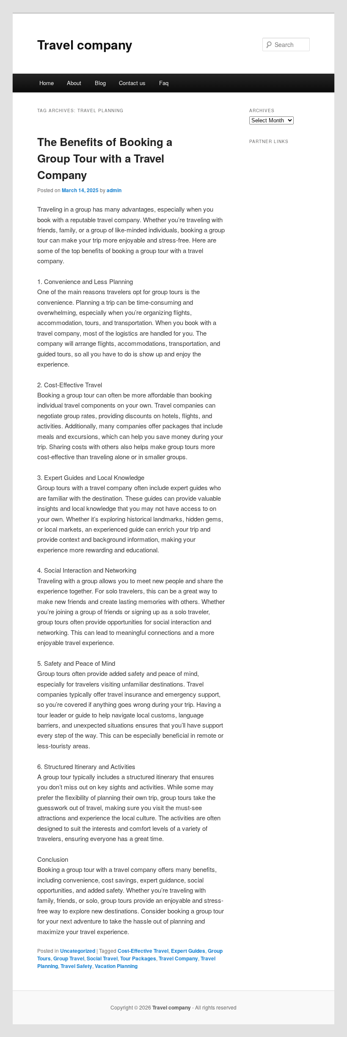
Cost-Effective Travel (143, 950)
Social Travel (102, 958)
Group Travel (68, 958)
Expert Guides (188, 950)
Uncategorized (77, 950)
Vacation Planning (116, 966)
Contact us (132, 83)
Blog (100, 83)
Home (46, 83)
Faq (163, 83)
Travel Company (178, 958)
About (74, 83)
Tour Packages (138, 958)
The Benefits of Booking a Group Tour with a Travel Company (104, 158)
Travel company (84, 44)
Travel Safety (76, 966)
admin (114, 190)
